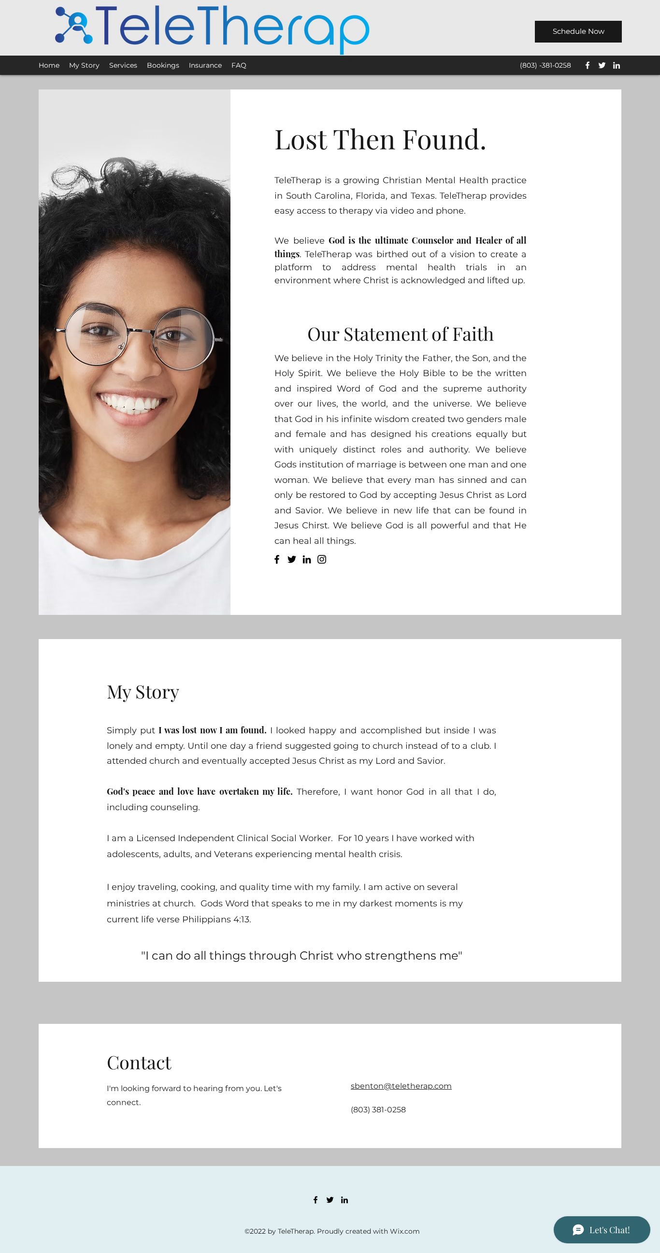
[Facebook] (587, 65)
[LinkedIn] (616, 65)
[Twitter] (602, 65)
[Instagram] (322, 559)
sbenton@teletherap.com (401, 1086)
